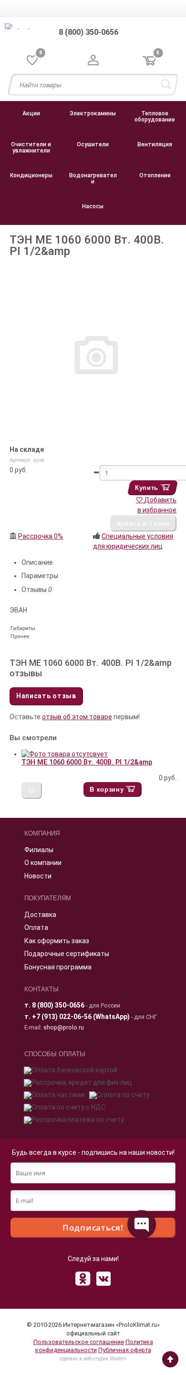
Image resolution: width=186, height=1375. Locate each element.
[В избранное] (31, 790)
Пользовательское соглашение (78, 1341)
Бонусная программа (58, 967)
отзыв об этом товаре (77, 717)
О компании (43, 862)
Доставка (40, 914)
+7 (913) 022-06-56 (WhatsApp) (81, 1016)
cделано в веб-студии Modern (93, 1358)
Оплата (36, 927)
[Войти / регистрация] (93, 61)
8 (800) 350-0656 (58, 1005)
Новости (38, 876)
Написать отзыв (46, 696)
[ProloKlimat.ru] (29, 27)
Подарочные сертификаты (66, 953)
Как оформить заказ (56, 941)
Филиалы (38, 850)
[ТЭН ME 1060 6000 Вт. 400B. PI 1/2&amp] (64, 754)
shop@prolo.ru (63, 1027)
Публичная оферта (124, 1350)
